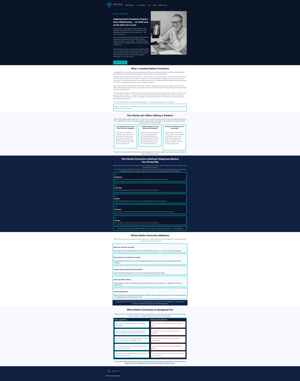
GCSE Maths (129, 5)
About (149, 5)
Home (154, 5)
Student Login (163, 5)
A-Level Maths (141, 5)
